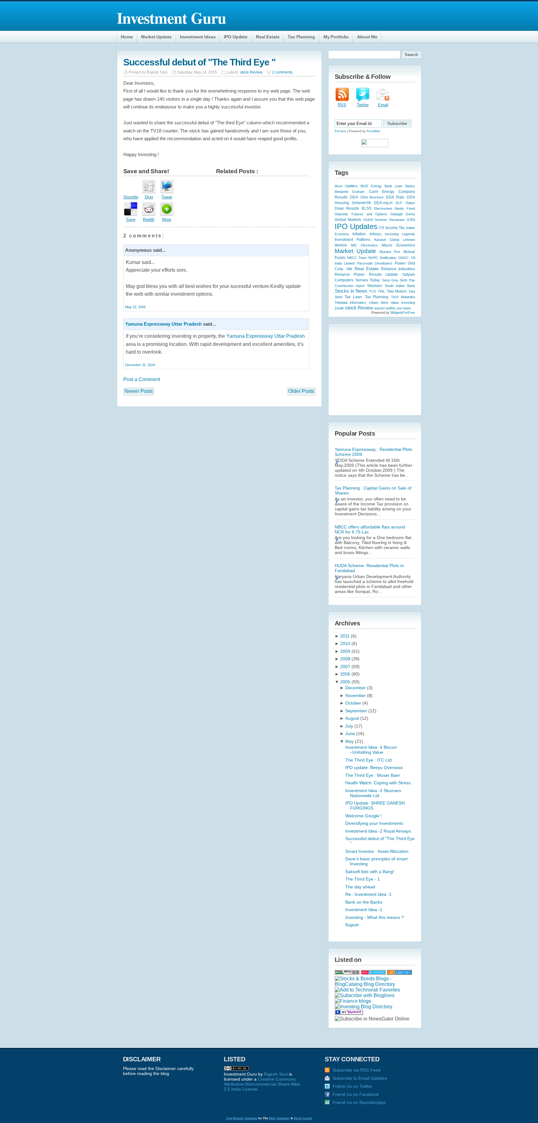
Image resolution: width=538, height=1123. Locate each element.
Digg (149, 197)
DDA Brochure (372, 197)
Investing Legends (400, 234)
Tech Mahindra (403, 297)
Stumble (130, 197)
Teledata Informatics (351, 302)
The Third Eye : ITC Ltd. (369, 759)
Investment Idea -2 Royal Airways (378, 831)
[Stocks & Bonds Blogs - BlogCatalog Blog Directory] (375, 984)
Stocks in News (351, 291)
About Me (367, 36)
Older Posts (301, 391)
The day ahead (360, 886)
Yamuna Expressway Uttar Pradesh (163, 324)
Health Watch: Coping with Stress (378, 782)
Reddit (148, 219)
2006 (346, 673)
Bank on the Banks (363, 902)
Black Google (303, 1118)
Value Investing (403, 302)
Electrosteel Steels (389, 208)
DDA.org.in (383, 203)
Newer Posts (139, 391)
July (349, 726)
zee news (403, 308)
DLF (399, 203)
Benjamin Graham (350, 192)
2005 (346, 681)
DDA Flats (395, 197)
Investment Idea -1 (363, 909)
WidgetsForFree (402, 312)
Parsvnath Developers (374, 263)
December (356, 687)
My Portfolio (336, 36)
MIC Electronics (364, 245)
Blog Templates (279, 1118)
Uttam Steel (378, 302)
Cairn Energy (381, 192)
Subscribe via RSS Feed (356, 1070)
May (350, 741)
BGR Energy (371, 186)
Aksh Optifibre (346, 186)
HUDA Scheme (375, 220)
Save (130, 219)
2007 (346, 666)
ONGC (403, 258)
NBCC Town (356, 258)
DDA (354, 197)
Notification (388, 258)
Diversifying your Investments (374, 823)
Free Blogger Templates (241, 1118)
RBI (349, 269)
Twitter (363, 105)
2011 (345, 635)
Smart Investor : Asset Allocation (376, 851)
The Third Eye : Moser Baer (372, 775)
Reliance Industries (398, 269)
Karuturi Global (386, 239)
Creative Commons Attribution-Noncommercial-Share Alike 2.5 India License (262, 1084)
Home (127, 36)
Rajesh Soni (276, 1074)
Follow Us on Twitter (352, 1086)
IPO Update (236, 36)
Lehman (409, 239)
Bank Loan (393, 186)
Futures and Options (369, 214)
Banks (410, 186)
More (166, 219)
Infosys (375, 234)
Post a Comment (141, 379)
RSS (342, 105)
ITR (381, 228)
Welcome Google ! (363, 815)
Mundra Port (390, 252)
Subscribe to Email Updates (360, 1078)
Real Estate (267, 36)
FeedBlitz (373, 131)
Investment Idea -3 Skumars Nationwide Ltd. (373, 793)
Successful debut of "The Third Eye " (199, 62)
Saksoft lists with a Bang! (369, 871)
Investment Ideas (198, 36)
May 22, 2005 (135, 307)
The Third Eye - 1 (362, 879)
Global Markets (348, 220)
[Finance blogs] (353, 1001)
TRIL (381, 291)
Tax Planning (301, 36)
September (356, 710)
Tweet (167, 197)
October (353, 702)
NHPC (373, 258)
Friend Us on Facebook (356, 1094)
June (350, 733)
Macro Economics (398, 245)
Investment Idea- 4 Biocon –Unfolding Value (371, 750)
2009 (346, 651)
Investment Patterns (352, 239)
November (356, 695)
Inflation (359, 234)
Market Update (156, 36)
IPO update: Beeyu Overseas (374, 767)
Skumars (374, 286)
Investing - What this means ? (374, 917)
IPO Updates (356, 226)
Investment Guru (171, 17)
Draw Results (347, 208)
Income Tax (395, 228)
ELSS (366, 208)
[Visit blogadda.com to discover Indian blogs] (373, 973)
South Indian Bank (400, 286)
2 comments (282, 72)
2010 (346, 643)
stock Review (251, 72)
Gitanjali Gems (402, 214)
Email (383, 105)
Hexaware (397, 220)
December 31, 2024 (140, 365)
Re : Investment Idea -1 (368, 894)
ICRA (411, 220)
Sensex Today (367, 280)
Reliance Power (350, 274)
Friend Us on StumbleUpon (359, 1102)
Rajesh (352, 924)
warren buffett (384, 308)
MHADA (341, 245)
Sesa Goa (390, 280)
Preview (340, 131)
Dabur (410, 203)
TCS (372, 291)
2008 (346, 658)
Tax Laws (353, 297)
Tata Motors (397, 291)
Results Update (383, 274)
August (352, 718)
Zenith (339, 308)
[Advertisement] (374, 369)
